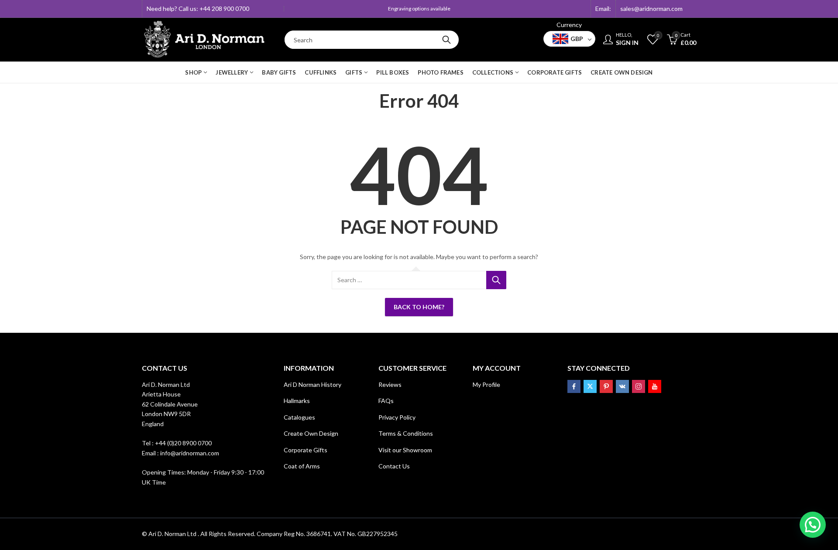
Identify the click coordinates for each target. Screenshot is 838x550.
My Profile (486, 384)
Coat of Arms (302, 466)
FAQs (386, 400)
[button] (813, 525)
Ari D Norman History (312, 384)
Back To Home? (419, 307)
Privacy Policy (397, 417)
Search (446, 39)
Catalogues (299, 417)
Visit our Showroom (405, 450)
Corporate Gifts (305, 450)
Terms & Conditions (405, 433)
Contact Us (394, 466)
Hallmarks (297, 400)
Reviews (390, 384)
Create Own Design (311, 433)
